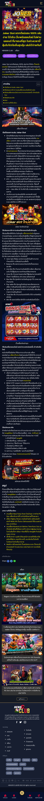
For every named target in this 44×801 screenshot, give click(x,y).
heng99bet (9, 433)
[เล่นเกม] (22, 792)
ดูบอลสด (22, 56)
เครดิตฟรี (18, 502)
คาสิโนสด (35, 433)
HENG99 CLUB (7, 50)
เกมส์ (8, 751)
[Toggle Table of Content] (37, 84)
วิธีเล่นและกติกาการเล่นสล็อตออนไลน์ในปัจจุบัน (20, 90)
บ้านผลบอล (29, 742)
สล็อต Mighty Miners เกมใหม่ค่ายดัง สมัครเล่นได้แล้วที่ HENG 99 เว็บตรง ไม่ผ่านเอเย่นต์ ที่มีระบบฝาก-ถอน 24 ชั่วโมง (24, 521)
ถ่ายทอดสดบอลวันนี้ (23, 454)
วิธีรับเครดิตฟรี (32, 56)
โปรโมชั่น (28, 730)
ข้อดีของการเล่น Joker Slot (14, 87)
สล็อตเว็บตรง (15, 355)
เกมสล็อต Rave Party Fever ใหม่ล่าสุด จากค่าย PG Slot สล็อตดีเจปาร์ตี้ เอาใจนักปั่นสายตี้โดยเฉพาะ (23, 515)
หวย (8, 735)
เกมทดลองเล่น (12, 151)
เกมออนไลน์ (27, 380)
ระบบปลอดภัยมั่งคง (8, 74)
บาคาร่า (9, 747)
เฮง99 (9, 773)
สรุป (6, 100)
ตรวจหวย (26, 760)
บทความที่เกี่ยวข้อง (11, 103)
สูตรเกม (28, 749)
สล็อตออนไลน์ (27, 233)
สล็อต (17, 50)
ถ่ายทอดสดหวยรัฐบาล (14, 769)
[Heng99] (17, 3)
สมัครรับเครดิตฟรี (10, 56)
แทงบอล (28, 734)
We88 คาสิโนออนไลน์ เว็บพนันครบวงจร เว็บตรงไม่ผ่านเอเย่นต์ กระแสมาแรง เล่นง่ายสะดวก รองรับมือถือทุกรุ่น (23, 547)
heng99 (19, 438)
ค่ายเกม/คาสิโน (30, 745)
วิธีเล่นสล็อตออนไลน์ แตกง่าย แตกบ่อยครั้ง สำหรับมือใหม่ (22, 93)
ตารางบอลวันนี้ (28, 769)
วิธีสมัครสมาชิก (10, 97)
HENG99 (9, 732)
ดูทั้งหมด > (22, 699)
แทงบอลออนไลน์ (12, 764)
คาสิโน (9, 739)
